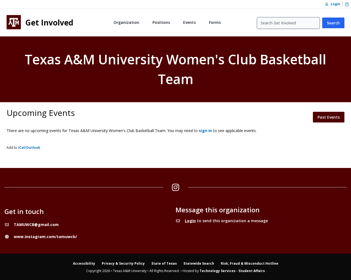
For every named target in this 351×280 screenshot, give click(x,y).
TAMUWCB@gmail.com (36, 224)
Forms (215, 22)
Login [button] (334, 4)
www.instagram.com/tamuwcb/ (45, 236)
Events (189, 22)
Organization (126, 22)
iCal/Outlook (29, 147)
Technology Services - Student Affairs (232, 270)
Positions (161, 22)
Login (190, 220)
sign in (205, 130)
